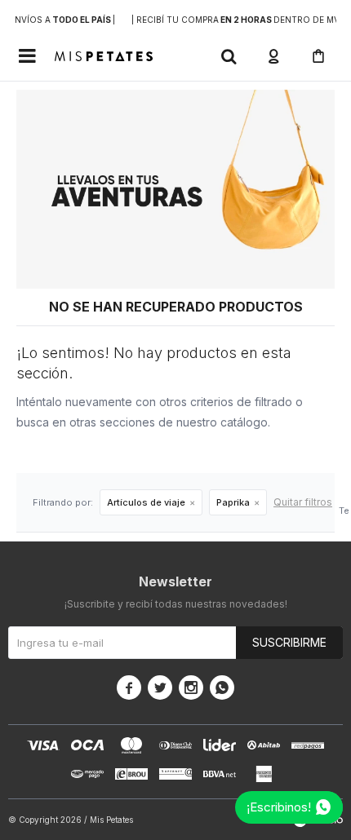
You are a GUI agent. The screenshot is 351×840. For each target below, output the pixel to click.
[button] (228, 56)
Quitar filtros (302, 502)
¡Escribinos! (279, 807)
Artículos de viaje (146, 502)
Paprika (233, 502)
